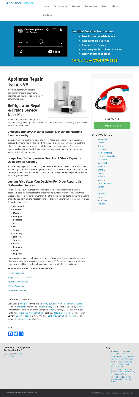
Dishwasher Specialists (18, 290)
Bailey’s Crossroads (62, 313)
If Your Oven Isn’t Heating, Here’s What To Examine (121, 352)
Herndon (19, 319)
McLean (27, 319)
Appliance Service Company (108, 393)
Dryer (105, 5)
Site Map (18, 354)
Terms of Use (32, 393)
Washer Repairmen (16, 286)
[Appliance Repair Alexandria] (20, 3)
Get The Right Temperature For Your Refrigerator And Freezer (123, 357)
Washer (76, 5)
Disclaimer (10, 393)
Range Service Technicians (19, 277)
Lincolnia (19, 316)
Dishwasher (91, 5)
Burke (48, 306)
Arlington (24, 303)
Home (46, 5)
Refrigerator (61, 5)
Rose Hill (72, 316)
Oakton (80, 306)
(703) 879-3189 (112, 125)
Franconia (21, 306)
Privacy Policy (20, 393)
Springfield (62, 316)
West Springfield (36, 313)
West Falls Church (65, 303)
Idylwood (52, 303)
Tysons (101, 173)
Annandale (78, 303)
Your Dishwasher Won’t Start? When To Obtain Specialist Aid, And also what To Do (123, 371)
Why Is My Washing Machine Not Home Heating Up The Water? (121, 379)
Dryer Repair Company (18, 281)
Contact (47, 14)
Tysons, (52, 309)
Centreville (52, 316)
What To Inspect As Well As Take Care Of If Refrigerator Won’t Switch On (121, 364)
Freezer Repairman (16, 273)
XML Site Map (9, 356)
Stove (115, 5)
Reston (28, 316)
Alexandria (23, 313)
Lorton (42, 306)
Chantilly (43, 303)
